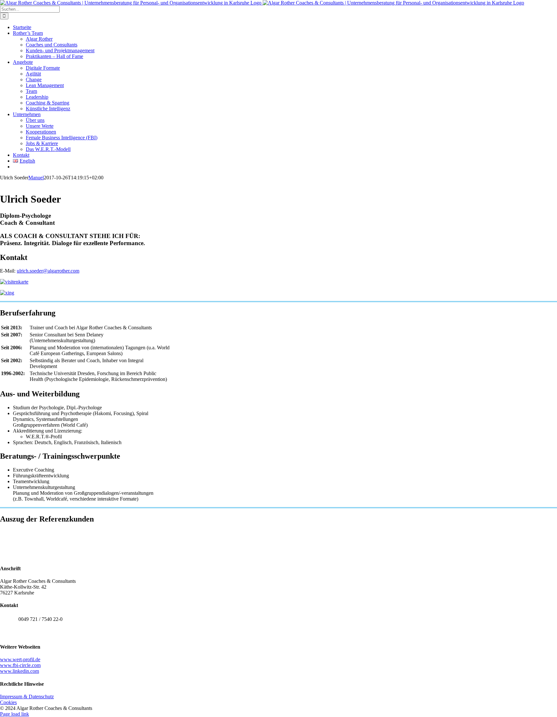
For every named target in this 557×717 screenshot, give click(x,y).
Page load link (14, 714)
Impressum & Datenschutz (27, 696)
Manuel (36, 177)
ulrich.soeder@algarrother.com (48, 271)
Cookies (8, 702)
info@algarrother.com (40, 633)
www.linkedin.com (19, 671)
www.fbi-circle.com (20, 665)
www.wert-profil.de (20, 659)
